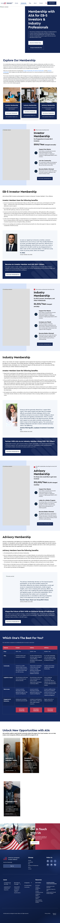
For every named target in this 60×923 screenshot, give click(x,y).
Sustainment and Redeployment (7, 887)
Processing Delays (27, 885)
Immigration (27, 882)
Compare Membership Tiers (36, 47)
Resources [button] (9, 3)
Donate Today (27, 770)
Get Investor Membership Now (44, 178)
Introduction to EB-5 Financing (51, 887)
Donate (16, 3)
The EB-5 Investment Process (39, 892)
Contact (41, 3)
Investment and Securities (7, 883)
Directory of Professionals (33, 865)
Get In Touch (52, 3)
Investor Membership (27, 70)
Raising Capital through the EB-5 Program (51, 893)
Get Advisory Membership (48, 113)
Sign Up (12, 866)
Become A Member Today (35, 43)
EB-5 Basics (37, 885)
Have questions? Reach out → (12, 116)
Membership (23, 3)
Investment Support (37, 897)
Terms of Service (54, 914)
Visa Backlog (26, 887)
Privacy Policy (47, 913)
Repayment (6, 889)
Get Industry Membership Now (44, 344)
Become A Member (10, 770)
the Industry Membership (38, 70)
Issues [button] (2, 3)
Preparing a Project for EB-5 (51, 890)
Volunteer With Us (10, 814)
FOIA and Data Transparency (17, 887)
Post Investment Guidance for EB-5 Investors (38, 901)
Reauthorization (17, 892)
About (35, 3)
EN (47, 3)
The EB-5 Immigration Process (37, 888)
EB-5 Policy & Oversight (17, 883)
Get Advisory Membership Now (45, 524)
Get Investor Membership (11, 113)
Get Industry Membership (30, 111)
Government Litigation (16, 890)
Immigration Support (37, 894)
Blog (30, 3)
